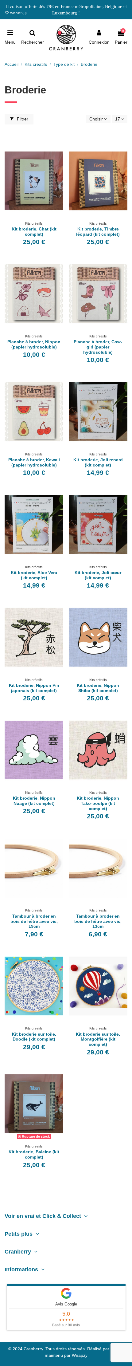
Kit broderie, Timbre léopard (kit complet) (98, 231)
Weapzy (79, 1355)
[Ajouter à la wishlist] (29, 216)
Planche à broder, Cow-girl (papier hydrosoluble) (98, 347)
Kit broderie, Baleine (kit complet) (34, 1154)
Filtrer (22, 118)
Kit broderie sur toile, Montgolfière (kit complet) (98, 1039)
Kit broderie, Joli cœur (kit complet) (98, 575)
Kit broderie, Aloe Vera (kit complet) (34, 575)
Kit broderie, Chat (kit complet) (34, 231)
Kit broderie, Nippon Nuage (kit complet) (34, 801)
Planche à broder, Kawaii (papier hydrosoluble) (34, 462)
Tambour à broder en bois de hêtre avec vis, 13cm (98, 921)
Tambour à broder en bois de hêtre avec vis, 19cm (34, 921)
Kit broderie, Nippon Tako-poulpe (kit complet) (98, 803)
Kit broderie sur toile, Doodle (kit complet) (34, 1037)
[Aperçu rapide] (38, 216)
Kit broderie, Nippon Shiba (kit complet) (98, 688)
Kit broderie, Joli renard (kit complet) (98, 462)
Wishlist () (18, 13)
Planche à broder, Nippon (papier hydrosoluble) (33, 344)
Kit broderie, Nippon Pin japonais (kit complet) (34, 688)
